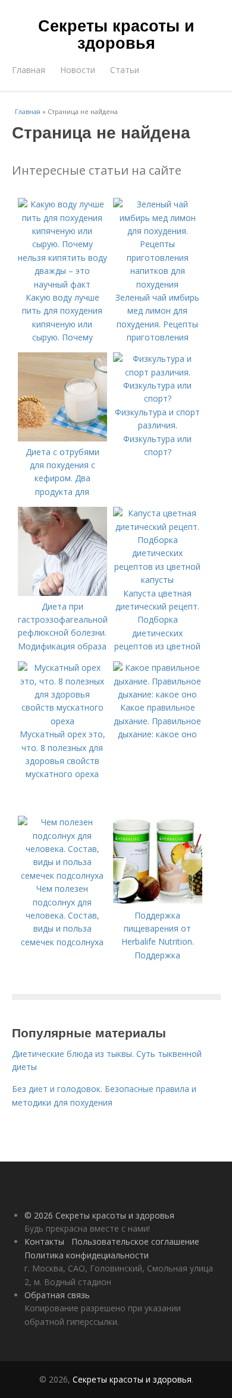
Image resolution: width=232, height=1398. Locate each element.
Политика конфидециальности (86, 1255)
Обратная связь (57, 1295)
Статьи (124, 69)
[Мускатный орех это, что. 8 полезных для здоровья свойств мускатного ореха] (62, 721)
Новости (77, 69)
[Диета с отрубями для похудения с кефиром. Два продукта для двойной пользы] (62, 438)
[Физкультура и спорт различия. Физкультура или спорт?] (157, 398)
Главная (28, 69)
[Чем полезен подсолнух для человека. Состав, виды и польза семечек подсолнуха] (62, 875)
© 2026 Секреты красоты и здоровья (99, 1215)
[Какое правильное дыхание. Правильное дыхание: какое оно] (157, 694)
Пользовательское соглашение (135, 1241)
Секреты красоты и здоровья (116, 33)
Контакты (44, 1241)
